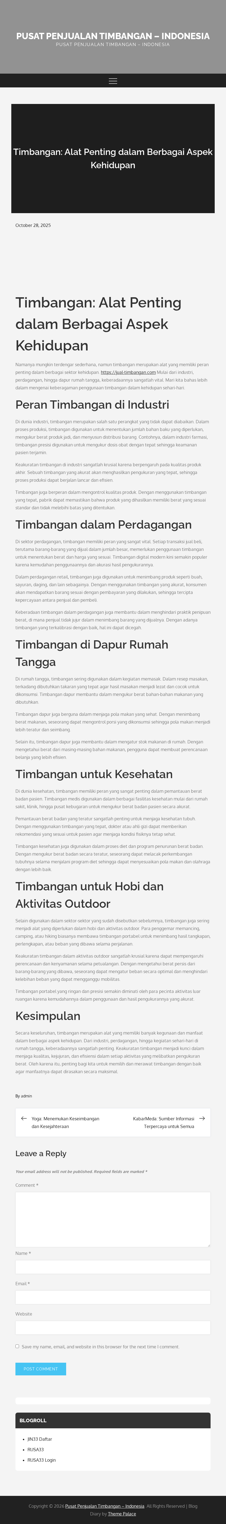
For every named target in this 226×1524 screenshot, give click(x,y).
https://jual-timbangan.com (128, 372)
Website (23, 1314)
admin (26, 1096)
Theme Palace (122, 1514)
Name (23, 1253)
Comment (27, 1185)
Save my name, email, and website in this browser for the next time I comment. (101, 1346)
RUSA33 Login (42, 1460)
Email (22, 1283)
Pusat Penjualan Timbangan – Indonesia (113, 36)
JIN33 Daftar (40, 1439)
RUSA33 (36, 1449)
